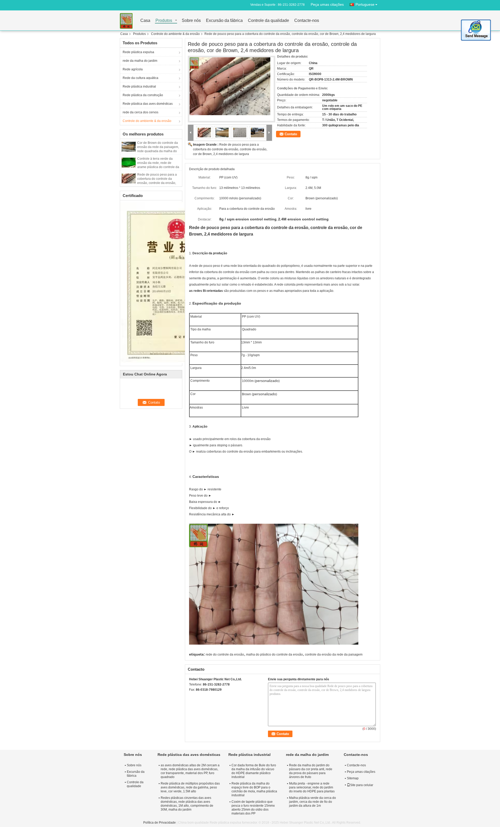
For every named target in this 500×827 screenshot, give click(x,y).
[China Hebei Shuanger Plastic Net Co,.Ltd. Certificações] (178, 282)
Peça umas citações (327, 4)
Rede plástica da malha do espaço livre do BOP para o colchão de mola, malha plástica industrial (254, 789)
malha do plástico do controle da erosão (274, 654)
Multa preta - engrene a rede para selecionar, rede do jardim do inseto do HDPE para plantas (312, 787)
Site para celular (361, 785)
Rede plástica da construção (143, 95)
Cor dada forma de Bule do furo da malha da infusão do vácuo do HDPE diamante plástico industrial (254, 771)
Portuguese (364, 4)
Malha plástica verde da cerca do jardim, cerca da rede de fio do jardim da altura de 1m (312, 801)
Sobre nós (191, 21)
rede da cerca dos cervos (140, 112)
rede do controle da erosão (225, 654)
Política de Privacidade (159, 822)
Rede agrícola (133, 69)
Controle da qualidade (268, 21)
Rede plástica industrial (139, 86)
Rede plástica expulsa (138, 52)
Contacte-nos (306, 21)
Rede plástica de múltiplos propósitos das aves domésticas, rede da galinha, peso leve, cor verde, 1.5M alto (190, 787)
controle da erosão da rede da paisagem (333, 654)
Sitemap (353, 778)
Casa (145, 21)
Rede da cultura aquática (140, 78)
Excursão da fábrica (224, 21)
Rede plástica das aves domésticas (148, 104)
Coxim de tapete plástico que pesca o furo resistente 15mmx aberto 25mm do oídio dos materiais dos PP (253, 807)
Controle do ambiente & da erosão (175, 34)
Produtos (163, 21)
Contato (291, 134)
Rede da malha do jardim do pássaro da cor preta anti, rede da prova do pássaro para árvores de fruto (310, 771)
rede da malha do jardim (140, 61)
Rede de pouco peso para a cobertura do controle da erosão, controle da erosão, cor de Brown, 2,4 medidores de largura (157, 183)
